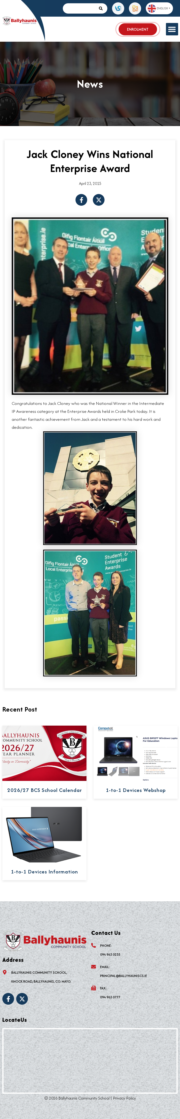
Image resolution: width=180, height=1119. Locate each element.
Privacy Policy (124, 1098)
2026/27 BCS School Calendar (44, 790)
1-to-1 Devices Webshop (136, 790)
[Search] (102, 8)
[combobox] (80, 8)
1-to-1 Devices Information (44, 871)
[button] (172, 29)
